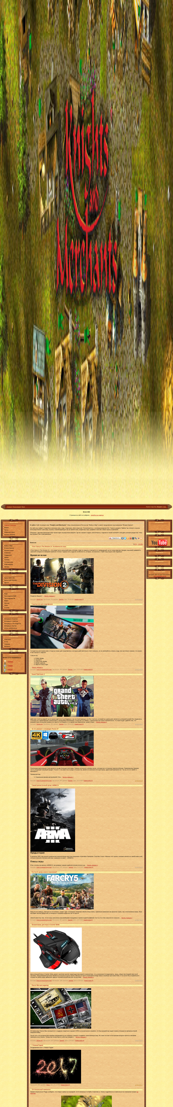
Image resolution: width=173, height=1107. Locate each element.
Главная (9, 506)
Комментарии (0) (79, 599)
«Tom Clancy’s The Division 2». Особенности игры (49, 546)
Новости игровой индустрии (44, 669)
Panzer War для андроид (40, 985)
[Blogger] (141, 538)
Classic (10, 665)
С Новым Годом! (37, 1045)
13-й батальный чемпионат (41, 1089)
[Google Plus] (130, 538)
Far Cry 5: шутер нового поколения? (44, 872)
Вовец (48, 1084)
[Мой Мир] (133, 538)
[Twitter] (125, 538)
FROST (10, 669)
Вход (23, 506)
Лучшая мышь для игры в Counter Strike (46, 924)
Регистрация (17, 506)
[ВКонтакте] (122, 538)
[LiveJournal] (135, 538)
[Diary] (138, 538)
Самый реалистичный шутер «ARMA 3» (45, 785)
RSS (164, 506)
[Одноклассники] (128, 538)
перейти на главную (97, 515)
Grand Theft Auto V (38, 674)
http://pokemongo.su (160, 576)
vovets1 (10, 661)
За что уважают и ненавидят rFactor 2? (45, 729)
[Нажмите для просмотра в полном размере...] (55, 1083)
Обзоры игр (39, 599)
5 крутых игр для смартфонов (42, 604)
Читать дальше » (49, 596)
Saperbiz (61, 599)
